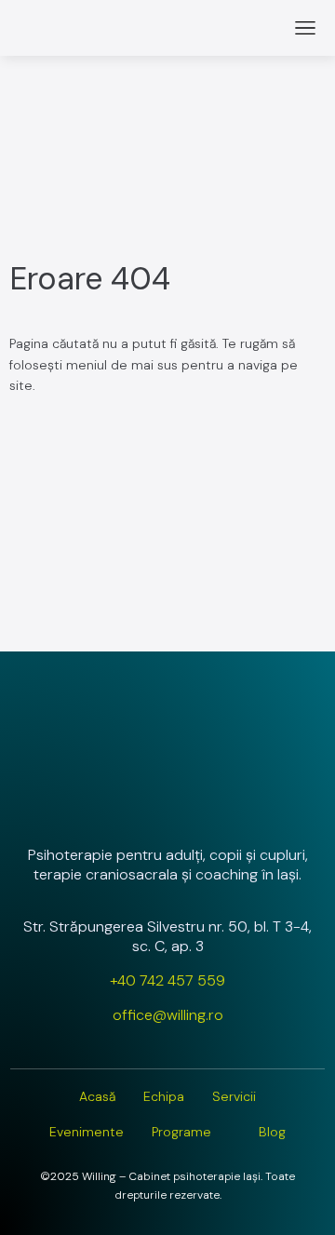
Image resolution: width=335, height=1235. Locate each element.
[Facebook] (167, 805)
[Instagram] (118, 805)
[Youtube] (216, 805)
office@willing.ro (168, 1015)
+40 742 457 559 (167, 980)
